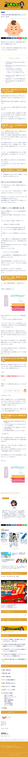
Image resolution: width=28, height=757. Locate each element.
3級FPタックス (15, 698)
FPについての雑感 (15, 704)
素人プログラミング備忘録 (14, 686)
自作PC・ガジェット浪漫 (14, 689)
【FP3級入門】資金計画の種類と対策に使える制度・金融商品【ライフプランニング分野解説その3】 (14, 645)
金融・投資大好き (14, 670)
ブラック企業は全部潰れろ (14, 679)
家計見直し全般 (14, 673)
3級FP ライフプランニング (15, 696)
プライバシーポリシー (11, 753)
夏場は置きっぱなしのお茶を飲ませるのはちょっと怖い (15, 66)
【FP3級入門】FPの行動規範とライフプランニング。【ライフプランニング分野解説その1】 (15, 655)
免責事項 (18, 753)
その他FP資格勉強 (15, 703)
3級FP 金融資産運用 (15, 700)
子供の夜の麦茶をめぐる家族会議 (13, 69)
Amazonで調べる (18, 304)
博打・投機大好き (14, 676)
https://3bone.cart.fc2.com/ (7, 631)
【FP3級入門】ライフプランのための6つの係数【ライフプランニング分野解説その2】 (15, 650)
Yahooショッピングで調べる (19, 309)
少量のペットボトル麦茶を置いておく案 (16, 72)
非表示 (17, 58)
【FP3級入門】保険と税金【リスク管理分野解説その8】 (14, 660)
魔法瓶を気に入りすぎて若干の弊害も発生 (15, 79)
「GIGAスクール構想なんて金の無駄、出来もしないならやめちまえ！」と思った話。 (14, 640)
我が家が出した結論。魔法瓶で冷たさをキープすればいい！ (15, 76)
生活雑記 (3, 12)
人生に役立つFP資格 (14, 693)
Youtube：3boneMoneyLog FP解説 (10, 576)
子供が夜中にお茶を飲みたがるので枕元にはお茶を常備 (15, 63)
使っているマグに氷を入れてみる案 (15, 70)
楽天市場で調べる (18, 307)
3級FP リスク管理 (15, 695)
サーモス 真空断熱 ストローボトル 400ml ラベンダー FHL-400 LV (18, 296)
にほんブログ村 (4, 728)
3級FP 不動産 (15, 701)
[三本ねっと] (14, 7)
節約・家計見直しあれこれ (14, 683)
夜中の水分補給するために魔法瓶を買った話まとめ (15, 81)
